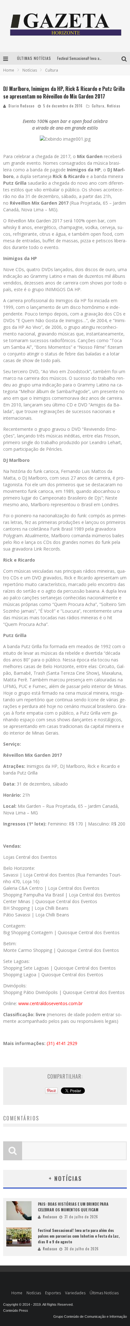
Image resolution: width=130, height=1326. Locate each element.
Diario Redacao (21, 105)
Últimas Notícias (104, 1293)
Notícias (114, 105)
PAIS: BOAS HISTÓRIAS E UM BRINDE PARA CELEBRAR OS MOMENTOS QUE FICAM (73, 1206)
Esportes (53, 1293)
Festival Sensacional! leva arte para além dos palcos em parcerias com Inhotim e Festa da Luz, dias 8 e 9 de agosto (79, 1235)
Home (8, 70)
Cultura (98, 105)
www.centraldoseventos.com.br (50, 1003)
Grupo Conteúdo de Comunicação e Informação (90, 1316)
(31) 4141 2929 (62, 1043)
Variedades (75, 1293)
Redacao (50, 1216)
